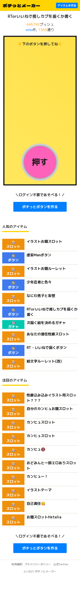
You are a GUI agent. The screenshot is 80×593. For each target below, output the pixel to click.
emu (29, 29)
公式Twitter (61, 564)
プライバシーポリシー (37, 564)
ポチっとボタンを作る (40, 206)
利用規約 (17, 564)
